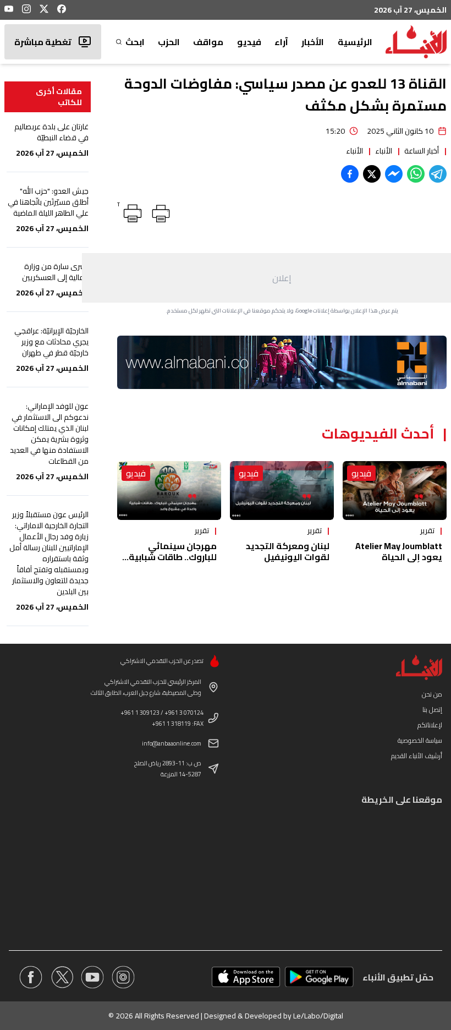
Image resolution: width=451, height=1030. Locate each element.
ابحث (134, 41)
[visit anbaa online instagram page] (123, 977)
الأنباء (383, 150)
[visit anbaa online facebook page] (31, 977)
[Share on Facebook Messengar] (394, 174)
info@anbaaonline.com (171, 743)
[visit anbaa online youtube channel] (92, 977)
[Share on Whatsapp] (416, 174)
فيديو (249, 41)
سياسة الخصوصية (420, 740)
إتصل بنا (432, 709)
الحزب (169, 41)
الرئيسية (355, 41)
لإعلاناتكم (429, 725)
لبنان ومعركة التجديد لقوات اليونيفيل (287, 551)
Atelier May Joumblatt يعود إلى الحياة (398, 551)
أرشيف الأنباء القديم (416, 755)
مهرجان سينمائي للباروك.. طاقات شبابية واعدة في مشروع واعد (173, 557)
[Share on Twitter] (372, 174)
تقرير (427, 530)
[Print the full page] (159, 211)
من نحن (432, 694)
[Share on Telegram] (438, 174)
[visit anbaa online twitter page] (61, 977)
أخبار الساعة (421, 150)
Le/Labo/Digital (318, 1016)
